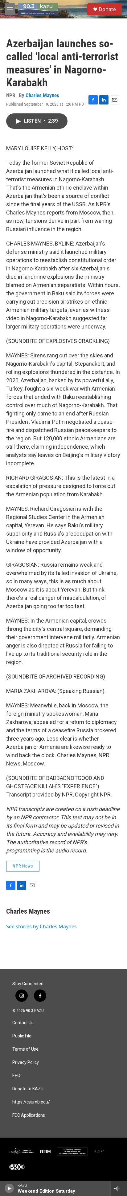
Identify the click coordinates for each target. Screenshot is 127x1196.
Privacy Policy (25, 1062)
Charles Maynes (42, 95)
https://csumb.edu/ (31, 1102)
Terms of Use (25, 1049)
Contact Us (23, 1023)
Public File (21, 1036)
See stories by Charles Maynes (41, 926)
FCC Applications (28, 1115)
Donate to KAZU (27, 1089)
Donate (107, 9)
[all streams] (119, 1188)
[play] (9, 1188)
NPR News (23, 866)
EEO (16, 1075)
